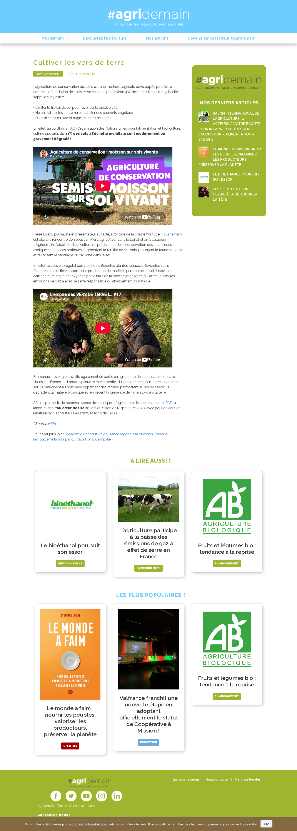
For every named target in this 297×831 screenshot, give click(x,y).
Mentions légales (247, 779)
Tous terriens (172, 234)
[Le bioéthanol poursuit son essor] (204, 177)
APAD (167, 403)
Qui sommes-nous (185, 779)
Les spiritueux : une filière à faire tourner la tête (235, 194)
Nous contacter (217, 779)
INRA (52, 424)
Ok (266, 824)
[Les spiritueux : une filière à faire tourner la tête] (204, 192)
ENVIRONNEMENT (48, 73)
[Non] (291, 824)
